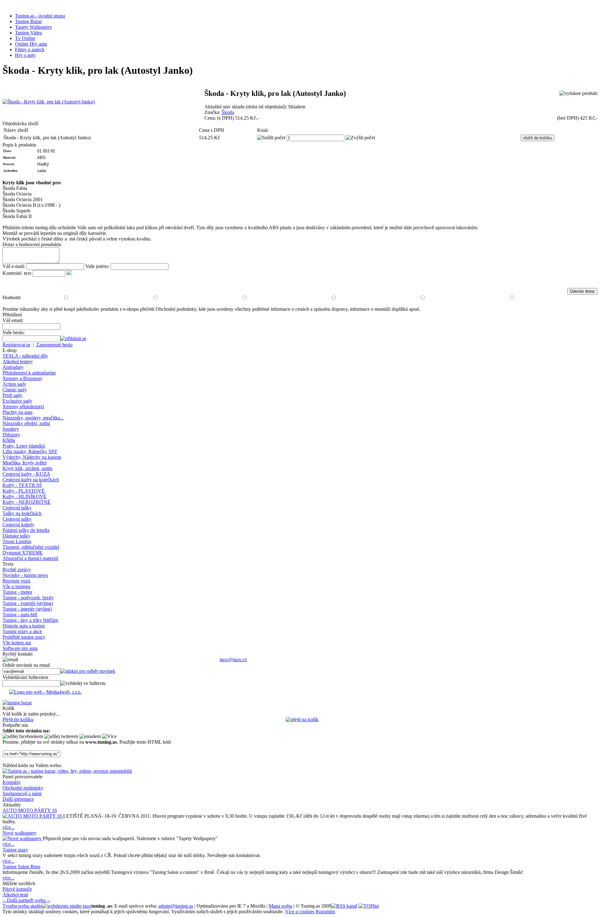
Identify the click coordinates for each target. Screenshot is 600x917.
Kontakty (11, 782)
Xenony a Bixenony (22, 378)
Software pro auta (20, 648)
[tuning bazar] (17, 702)
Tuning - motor (17, 592)
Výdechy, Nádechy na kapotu (31, 457)
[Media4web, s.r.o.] (300, 693)
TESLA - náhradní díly (25, 356)
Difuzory (11, 434)
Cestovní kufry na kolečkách (30, 479)
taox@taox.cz (233, 659)
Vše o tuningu (16, 586)
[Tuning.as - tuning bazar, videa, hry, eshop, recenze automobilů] (67, 771)
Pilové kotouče (17, 889)
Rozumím (325, 911)
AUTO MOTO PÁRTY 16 (29, 810)
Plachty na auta (17, 412)
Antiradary (13, 367)
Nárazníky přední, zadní (26, 423)
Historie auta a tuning (23, 625)
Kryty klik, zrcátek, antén (27, 468)
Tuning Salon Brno (21, 866)
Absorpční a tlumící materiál (30, 558)
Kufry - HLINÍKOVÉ (24, 496)
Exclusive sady (17, 401)
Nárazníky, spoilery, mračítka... (33, 417)
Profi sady (12, 395)
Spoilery (10, 429)
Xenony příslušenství (23, 406)
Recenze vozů (16, 580)
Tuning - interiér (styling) (27, 609)
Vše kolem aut (16, 642)
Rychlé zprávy (16, 569)
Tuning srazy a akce (22, 631)
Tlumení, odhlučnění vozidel (30, 547)
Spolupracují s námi (22, 793)
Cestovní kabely (18, 524)
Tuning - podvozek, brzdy (28, 597)
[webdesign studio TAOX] (66, 906)
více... (8, 827)
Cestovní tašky (17, 507)
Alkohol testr (15, 894)
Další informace (18, 799)
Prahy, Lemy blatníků (23, 446)
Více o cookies (299, 911)
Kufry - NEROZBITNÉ (26, 502)
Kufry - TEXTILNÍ (22, 485)
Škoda (228, 112)
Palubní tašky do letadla (25, 530)
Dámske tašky (16, 535)
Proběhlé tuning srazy (23, 637)
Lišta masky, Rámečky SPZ (29, 451)
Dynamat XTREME (22, 552)
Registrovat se (16, 344)
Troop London (16, 541)
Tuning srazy (15, 849)
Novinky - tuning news (25, 575)
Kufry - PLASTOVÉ (23, 490)
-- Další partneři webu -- (26, 900)
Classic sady (14, 389)
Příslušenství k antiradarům (29, 372)
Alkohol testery (17, 361)
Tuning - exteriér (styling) (27, 603)
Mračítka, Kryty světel (24, 462)
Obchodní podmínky (22, 788)
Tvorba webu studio (22, 906)
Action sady (14, 384)
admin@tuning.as (175, 906)
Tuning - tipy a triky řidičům (30, 620)
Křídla (8, 440)
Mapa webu (280, 906)
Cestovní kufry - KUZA (26, 474)
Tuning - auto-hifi (19, 614)
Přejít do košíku (17, 719)
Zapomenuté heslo (54, 344)
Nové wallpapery (19, 832)
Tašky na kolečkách (22, 513)
